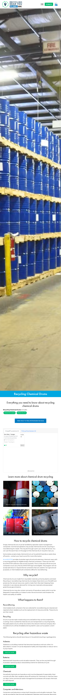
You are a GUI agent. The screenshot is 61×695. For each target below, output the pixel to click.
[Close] (50, 334)
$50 (25, 353)
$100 (35, 353)
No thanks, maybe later (30, 360)
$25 (15, 353)
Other (46, 353)
